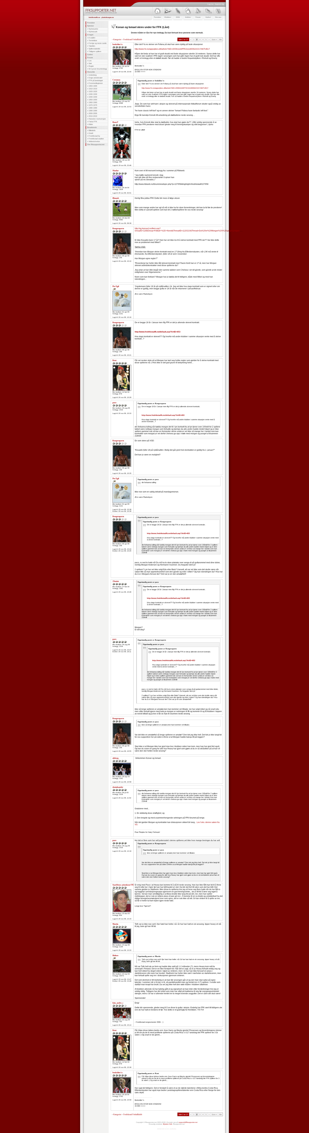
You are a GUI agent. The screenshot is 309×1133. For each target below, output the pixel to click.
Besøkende (92, 127)
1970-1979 (93, 105)
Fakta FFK (93, 122)
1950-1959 (93, 100)
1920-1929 (93, 91)
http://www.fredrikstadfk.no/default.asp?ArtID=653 (157, 332)
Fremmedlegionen (96, 83)
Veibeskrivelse (94, 141)
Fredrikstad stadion (96, 139)
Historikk (91, 72)
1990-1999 (93, 111)
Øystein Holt (167, 1124)
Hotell (91, 133)
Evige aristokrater (96, 78)
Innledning (93, 75)
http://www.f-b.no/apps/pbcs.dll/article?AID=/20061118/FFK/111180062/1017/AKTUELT (172, 49)
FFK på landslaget (96, 80)
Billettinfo (92, 130)
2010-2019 (93, 116)
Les (90, 61)
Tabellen (92, 46)
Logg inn (210, 4)
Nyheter (90, 26)
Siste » (214, 39)
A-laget (90, 35)
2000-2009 (93, 113)
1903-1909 (93, 86)
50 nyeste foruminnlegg (98, 69)
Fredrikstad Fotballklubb (132, 39)
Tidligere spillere (95, 51)
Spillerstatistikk (94, 49)
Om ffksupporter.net (95, 144)
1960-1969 (93, 102)
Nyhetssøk (93, 32)
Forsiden (91, 23)
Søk (90, 63)
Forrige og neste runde (98, 43)
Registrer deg (219, 4)
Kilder (91, 124)
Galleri (90, 54)
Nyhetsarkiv (93, 29)
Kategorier (117, 39)
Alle (220, 39)
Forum (90, 58)
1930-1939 (93, 94)
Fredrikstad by (94, 136)
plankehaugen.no (108, 17)
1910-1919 (93, 89)
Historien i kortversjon (97, 119)
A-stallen (92, 38)
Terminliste (93, 40)
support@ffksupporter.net (188, 1122)
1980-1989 (93, 108)
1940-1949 (93, 97)
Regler (91, 66)
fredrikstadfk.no (94, 17)
